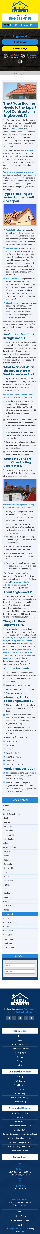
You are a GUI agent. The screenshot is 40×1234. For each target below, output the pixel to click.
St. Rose (6, 810)
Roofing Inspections (20, 25)
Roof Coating (20, 1101)
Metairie (6, 859)
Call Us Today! (20, 48)
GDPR (20, 1225)
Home (20, 1036)
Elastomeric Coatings (20, 1097)
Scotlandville (8, 826)
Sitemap (20, 1211)
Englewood (8, 914)
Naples (6, 855)
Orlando (6, 843)
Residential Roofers (20, 1044)
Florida (6, 909)
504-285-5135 (20, 18)
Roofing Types (20, 1052)
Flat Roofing (20, 1081)
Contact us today (19, 582)
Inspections (20, 1121)
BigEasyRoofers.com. (19, 1228)
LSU (5, 872)
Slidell (5, 818)
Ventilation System (20, 1150)
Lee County (8, 880)
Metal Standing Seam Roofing (20, 1146)
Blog (20, 1065)
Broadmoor (8, 939)
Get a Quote (20, 41)
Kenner (6, 889)
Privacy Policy (20, 1216)
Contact (20, 1061)
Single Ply (20, 1089)
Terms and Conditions (20, 1220)
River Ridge (8, 830)
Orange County (9, 847)
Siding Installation (20, 1130)
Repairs (20, 1117)
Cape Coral (7, 934)
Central (6, 926)
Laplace (6, 884)
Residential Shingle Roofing (20, 1142)
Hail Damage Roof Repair (20, 1125)
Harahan (6, 893)
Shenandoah (8, 822)
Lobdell (6, 876)
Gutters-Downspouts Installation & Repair (20, 1134)
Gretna (6, 901)
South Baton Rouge (11, 814)
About (20, 1040)
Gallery (20, 1057)
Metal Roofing (20, 1085)
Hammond (7, 897)
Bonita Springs (9, 943)
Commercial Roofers (20, 1048)
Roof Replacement (20, 1113)
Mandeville (7, 864)
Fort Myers (7, 905)
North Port (7, 851)
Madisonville (8, 868)
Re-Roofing (20, 1093)
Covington (7, 918)
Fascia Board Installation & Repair (20, 1138)
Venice (6, 805)
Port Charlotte (9, 839)
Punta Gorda (8, 835)
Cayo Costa (8, 930)
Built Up (20, 1076)
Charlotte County (10, 922)
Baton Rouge (8, 947)
